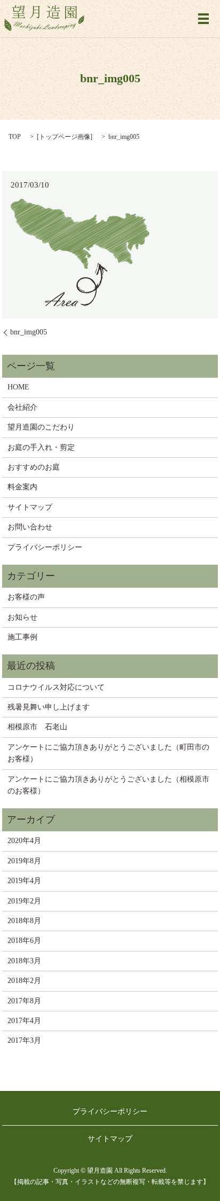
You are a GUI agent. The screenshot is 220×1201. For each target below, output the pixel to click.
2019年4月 (24, 881)
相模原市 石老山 (37, 727)
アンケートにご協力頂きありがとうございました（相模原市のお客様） (108, 785)
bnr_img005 (28, 332)
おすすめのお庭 (33, 467)
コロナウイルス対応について (56, 687)
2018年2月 (24, 981)
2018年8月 (24, 921)
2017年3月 (24, 1040)
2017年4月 (24, 1021)
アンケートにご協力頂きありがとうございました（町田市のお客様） (108, 753)
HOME (18, 387)
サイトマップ (29, 507)
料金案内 (22, 487)
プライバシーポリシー (44, 547)
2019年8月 (24, 861)
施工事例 (22, 637)
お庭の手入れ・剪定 (41, 447)
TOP (15, 137)
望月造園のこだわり (41, 427)
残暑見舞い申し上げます (48, 707)
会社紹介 (22, 407)
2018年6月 (24, 941)
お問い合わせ (29, 527)
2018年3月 (24, 961)
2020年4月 (24, 841)
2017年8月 (24, 1001)
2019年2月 (24, 901)
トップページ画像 (64, 137)
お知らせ (22, 617)
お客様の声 (26, 597)
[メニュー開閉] (203, 18)
